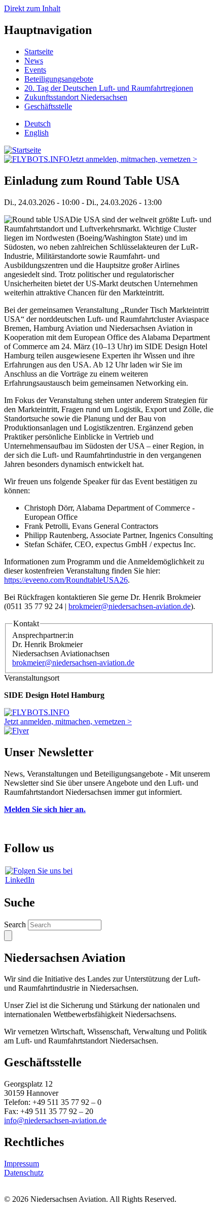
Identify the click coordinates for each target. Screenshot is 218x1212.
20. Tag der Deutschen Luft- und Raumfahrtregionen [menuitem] (108, 88)
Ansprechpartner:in (43, 635)
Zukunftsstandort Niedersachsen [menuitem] (75, 97)
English (36, 132)
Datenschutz (24, 1172)
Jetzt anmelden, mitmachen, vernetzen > (133, 159)
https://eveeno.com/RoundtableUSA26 (66, 580)
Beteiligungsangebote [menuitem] (58, 79)
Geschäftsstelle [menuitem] (48, 106)
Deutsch (37, 123)
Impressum (21, 1163)
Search (15, 924)
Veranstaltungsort (31, 678)
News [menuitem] (33, 60)
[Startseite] (22, 150)
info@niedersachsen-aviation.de (55, 1120)
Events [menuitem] (35, 69)
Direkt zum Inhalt (32, 8)
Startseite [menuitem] (38, 51)
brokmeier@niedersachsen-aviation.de (129, 606)
